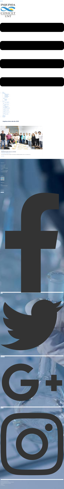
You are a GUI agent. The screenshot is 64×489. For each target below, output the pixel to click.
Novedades (2, 150)
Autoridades (6, 95)
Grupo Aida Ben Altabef (6, 110)
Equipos (6, 100)
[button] (32, 54)
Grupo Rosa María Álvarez (6, 108)
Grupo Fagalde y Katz (6, 102)
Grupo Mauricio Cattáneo (6, 104)
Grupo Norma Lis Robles (6, 112)
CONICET (2, 484)
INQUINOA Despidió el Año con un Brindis (8, 151)
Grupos (3, 101)
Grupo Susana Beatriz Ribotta (6, 106)
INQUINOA (3, 93)
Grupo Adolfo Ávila (5, 114)
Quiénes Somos (7, 94)
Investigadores (7, 96)
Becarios (6, 99)
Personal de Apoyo (5, 98)
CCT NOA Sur (3, 485)
